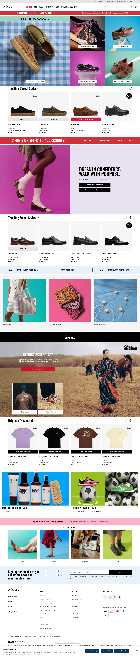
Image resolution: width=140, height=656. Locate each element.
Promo (29, 7)
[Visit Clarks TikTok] (115, 597)
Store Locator (43, 617)
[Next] (131, 88)
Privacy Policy (106, 576)
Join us (120, 572)
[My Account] (131, 7)
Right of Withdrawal (45, 628)
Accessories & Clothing (69, 7)
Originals (62, 575)
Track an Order (44, 624)
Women (41, 7)
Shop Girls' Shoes (94, 511)
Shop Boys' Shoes (78, 511)
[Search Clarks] (116, 7)
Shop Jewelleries (104, 140)
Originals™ (50, 7)
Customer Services (45, 599)
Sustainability (75, 617)
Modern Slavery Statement (52, 636)
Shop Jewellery (99, 324)
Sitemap (74, 610)
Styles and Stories (76, 613)
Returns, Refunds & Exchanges (48, 606)
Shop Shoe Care (8, 511)
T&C (126, 13)
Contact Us (43, 595)
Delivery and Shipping (46, 603)
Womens (87, 13)
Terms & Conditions (15, 636)
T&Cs (131, 140)
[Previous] (126, 88)
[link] (23, 114)
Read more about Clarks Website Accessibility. (67, 643)
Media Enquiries (76, 603)
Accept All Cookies (121, 651)
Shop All (119, 140)
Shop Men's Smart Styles (95, 185)
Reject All (106, 651)
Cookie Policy (37, 636)
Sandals (106, 13)
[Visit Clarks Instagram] (110, 597)
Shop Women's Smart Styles (95, 190)
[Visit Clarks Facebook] (105, 597)
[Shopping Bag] (136, 7)
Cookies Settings (92, 651)
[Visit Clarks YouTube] (119, 597)
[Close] (137, 651)
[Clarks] (8, 7)
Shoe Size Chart (44, 613)
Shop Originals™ (38, 369)
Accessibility (75, 606)
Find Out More (103, 521)
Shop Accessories (55, 324)
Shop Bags (87, 140)
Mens (97, 13)
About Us (74, 595)
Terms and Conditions (46, 621)
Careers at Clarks (76, 599)
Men (35, 7)
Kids (57, 7)
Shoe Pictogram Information (48, 610)
